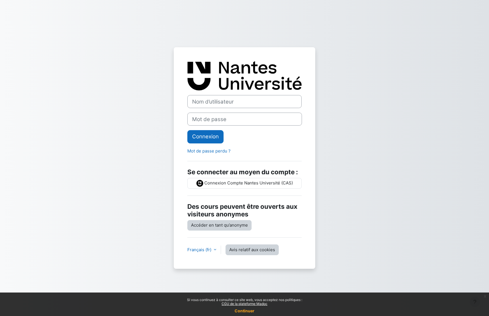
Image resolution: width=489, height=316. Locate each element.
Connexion (205, 136)
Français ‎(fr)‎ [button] (200, 249)
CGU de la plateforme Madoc (244, 304)
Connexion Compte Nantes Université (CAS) (248, 183)
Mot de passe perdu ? (209, 151)
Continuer (244, 310)
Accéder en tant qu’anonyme (219, 225)
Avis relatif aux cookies (252, 249)
